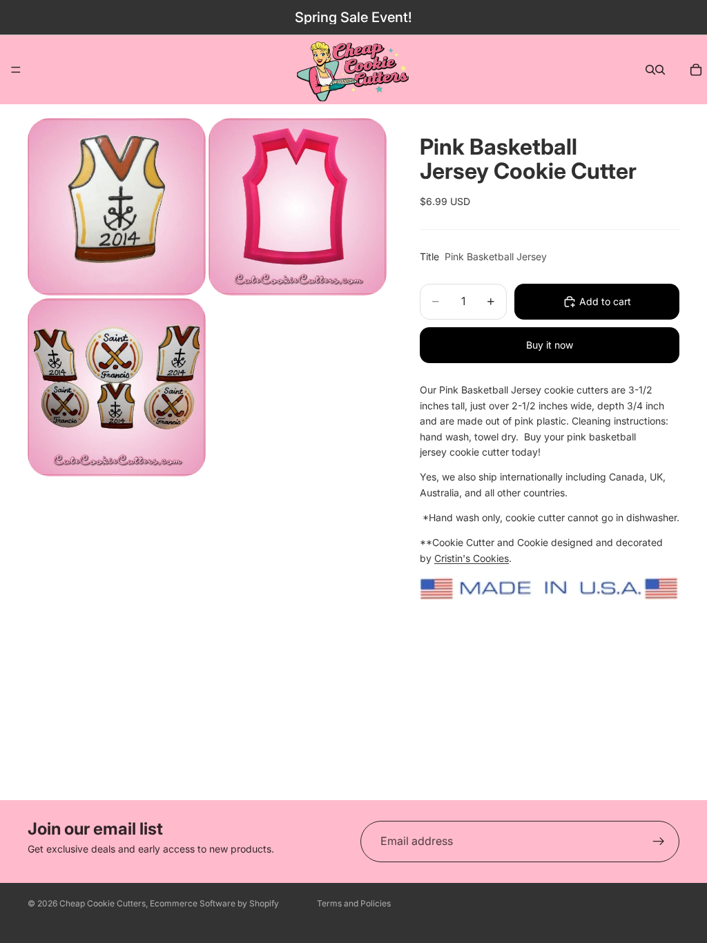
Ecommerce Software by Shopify (214, 903)
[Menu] (16, 70)
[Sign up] (658, 841)
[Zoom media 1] (117, 206)
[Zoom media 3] (117, 387)
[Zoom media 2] (298, 206)
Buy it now (549, 345)
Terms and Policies (354, 903)
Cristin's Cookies (471, 558)
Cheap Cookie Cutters (102, 903)
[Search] (650, 70)
